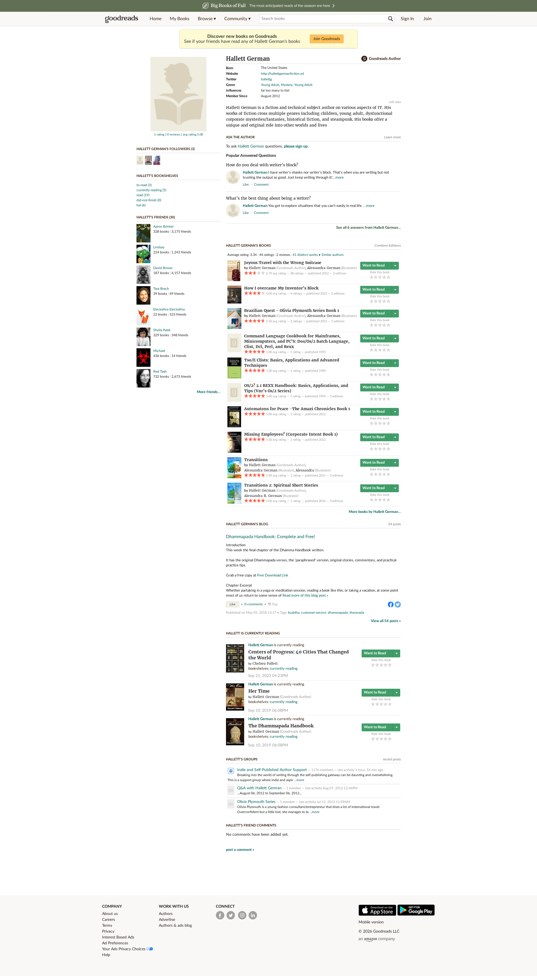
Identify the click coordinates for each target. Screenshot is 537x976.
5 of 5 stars (388, 277)
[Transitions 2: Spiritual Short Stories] (234, 502)
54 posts (394, 524)
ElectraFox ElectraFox (169, 309)
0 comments (253, 604)
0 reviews (173, 134)
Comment (261, 184)
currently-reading (284, 669)
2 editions (339, 273)
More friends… (208, 392)
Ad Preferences (115, 943)
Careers (108, 920)
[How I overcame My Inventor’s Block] (234, 302)
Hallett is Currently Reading (253, 633)
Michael (159, 350)
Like (232, 604)
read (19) (142, 195)
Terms (107, 926)
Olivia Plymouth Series (256, 802)
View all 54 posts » (386, 621)
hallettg (266, 79)
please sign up (296, 146)
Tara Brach (161, 288)
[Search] (390, 19)
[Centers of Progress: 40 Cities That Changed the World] (235, 671)
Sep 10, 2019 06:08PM (268, 711)
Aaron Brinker (163, 226)
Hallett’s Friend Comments (251, 825)
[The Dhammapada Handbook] (235, 744)
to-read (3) (144, 185)
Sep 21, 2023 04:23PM (268, 676)
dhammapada (338, 612)
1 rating (159, 134)
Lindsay (158, 247)
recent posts (392, 759)
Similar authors (332, 254)
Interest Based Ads (118, 937)
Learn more (392, 137)
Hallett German (251, 146)
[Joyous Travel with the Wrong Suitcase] (233, 280)
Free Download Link (272, 575)
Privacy (108, 931)
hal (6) (140, 205)
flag (398, 184)
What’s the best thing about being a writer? (268, 198)
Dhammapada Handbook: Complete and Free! (270, 536)
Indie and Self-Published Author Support (272, 770)
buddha (294, 612)
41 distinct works (305, 254)
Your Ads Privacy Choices (124, 949)
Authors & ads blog (175, 926)
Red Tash (160, 371)
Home (155, 19)
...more (299, 780)
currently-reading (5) (151, 190)
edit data (395, 102)
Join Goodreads (326, 39)
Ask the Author (240, 137)
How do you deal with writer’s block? (262, 164)
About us (110, 914)
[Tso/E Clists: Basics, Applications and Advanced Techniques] (234, 377)
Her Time (259, 691)
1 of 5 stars (371, 277)
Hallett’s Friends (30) (155, 217)
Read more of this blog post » (305, 595)
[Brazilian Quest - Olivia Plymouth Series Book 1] (234, 328)
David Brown (163, 268)
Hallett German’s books (248, 245)
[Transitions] (234, 477)
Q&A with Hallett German (259, 788)
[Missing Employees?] (234, 451)
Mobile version (371, 922)
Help (106, 955)
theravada (357, 612)
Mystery (287, 85)
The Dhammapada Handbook (281, 726)
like (246, 184)
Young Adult (270, 85)
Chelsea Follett (265, 663)
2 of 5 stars (376, 277)
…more (338, 177)
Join (427, 19)
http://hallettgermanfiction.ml (282, 73)
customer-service (313, 612)
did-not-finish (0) (148, 200)
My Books (179, 19)
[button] (207, 19)
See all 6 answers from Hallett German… (368, 228)
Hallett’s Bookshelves (157, 176)
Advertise (167, 920)
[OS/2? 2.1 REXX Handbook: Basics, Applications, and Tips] (234, 400)
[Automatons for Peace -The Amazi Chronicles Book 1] (234, 426)
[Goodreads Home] (121, 19)
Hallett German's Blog (247, 524)
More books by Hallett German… (375, 512)
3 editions (336, 396)
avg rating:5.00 (193, 134)
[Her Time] (235, 709)
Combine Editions (388, 245)
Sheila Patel (161, 330)
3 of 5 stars (380, 277)
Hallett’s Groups (242, 759)
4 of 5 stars (384, 277)
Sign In (407, 19)
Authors (166, 914)
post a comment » (240, 850)
